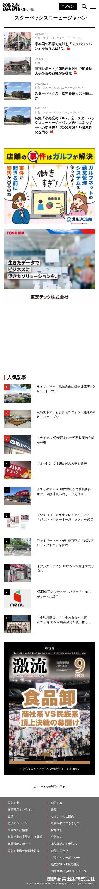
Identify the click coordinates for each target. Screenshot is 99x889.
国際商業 (13, 802)
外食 (37, 38)
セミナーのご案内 (62, 816)
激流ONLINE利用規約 (65, 864)
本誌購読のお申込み (64, 843)
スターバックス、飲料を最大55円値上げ (64, 95)
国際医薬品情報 (18, 830)
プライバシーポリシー (65, 857)
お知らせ (56, 802)
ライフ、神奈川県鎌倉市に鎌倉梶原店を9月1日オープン (66, 389)
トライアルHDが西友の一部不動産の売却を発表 (65, 440)
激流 (10, 816)
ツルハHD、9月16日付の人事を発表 (62, 463)
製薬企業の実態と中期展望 (25, 836)
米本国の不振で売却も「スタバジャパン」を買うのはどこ (63, 46)
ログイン (68, 6)
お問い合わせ (59, 850)
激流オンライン (18, 823)
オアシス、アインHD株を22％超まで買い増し (65, 568)
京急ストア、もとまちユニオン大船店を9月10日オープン (66, 415)
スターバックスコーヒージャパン (63, 38)
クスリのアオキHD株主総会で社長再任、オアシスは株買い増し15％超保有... (65, 491)
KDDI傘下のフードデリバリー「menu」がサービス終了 (65, 594)
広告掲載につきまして (65, 823)
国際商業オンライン (21, 809)
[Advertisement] (49, 339)
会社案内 (56, 836)
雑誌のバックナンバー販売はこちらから (51, 768)
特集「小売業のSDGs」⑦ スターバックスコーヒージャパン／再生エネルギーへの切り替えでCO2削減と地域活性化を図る (64, 125)
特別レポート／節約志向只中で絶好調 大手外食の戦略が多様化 (63, 71)
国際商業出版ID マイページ (68, 871)
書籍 (54, 809)
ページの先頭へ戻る (51, 786)
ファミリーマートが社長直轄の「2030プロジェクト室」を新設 (65, 543)
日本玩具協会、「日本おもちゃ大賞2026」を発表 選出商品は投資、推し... (64, 620)
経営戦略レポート (19, 843)
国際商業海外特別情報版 (23, 850)
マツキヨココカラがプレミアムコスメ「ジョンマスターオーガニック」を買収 (65, 517)
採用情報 (56, 830)
